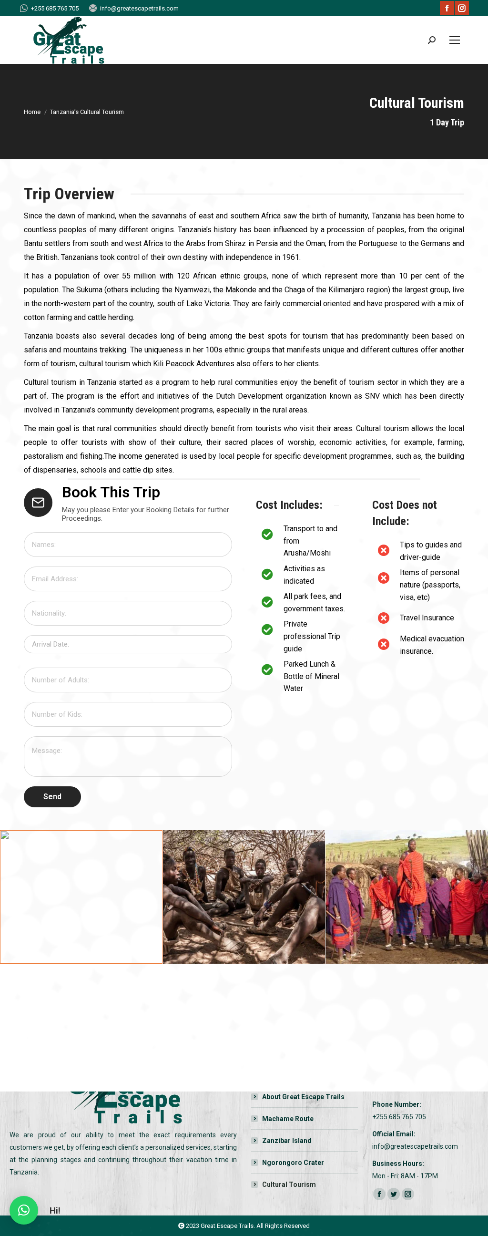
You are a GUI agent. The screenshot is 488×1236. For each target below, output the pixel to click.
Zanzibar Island (287, 1140)
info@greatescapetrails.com (139, 8)
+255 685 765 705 (55, 8)
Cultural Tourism (289, 1184)
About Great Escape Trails (303, 1097)
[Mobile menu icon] (454, 40)
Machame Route (288, 1119)
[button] (24, 1210)
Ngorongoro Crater (293, 1162)
